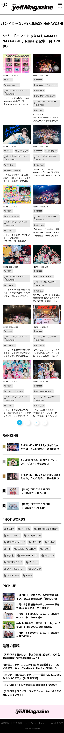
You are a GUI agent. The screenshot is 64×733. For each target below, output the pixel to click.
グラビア (36, 542)
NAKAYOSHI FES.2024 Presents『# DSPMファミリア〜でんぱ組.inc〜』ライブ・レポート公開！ (47, 172)
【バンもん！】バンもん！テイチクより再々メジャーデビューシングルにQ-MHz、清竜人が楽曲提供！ (46, 352)
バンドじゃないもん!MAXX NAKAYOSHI (16, 92)
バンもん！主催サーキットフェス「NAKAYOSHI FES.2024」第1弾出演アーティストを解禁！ (16, 238)
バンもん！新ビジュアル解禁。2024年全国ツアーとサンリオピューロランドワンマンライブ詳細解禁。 (17, 413)
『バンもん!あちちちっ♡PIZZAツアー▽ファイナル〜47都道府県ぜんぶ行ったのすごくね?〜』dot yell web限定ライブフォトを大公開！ (46, 413)
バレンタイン (13, 535)
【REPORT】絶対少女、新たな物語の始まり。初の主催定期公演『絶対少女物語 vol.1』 (31, 656)
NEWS (5, 75)
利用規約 (17, 722)
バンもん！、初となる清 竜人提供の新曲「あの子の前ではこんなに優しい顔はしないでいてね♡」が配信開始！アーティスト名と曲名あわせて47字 (46, 298)
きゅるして (40, 90)
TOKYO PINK (13, 575)
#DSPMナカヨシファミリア (46, 85)
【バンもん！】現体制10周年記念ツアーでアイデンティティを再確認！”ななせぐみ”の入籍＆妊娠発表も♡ (46, 232)
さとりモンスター (16, 568)
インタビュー (34, 535)
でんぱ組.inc (52, 151)
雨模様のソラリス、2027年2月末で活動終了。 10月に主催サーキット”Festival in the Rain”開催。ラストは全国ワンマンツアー (31, 666)
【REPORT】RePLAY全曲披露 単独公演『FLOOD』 (30, 684)
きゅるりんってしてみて (45, 96)
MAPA (29, 575)
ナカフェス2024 (12, 216)
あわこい (49, 555)
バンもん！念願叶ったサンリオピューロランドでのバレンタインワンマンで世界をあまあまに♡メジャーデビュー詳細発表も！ (16, 352)
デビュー (33, 562)
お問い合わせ (57, 722)
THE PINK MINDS (29, 555)
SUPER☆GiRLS (14, 562)
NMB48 (51, 542)
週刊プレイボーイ (16, 542)
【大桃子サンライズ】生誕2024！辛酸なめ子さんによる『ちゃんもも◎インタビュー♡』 (17, 177)
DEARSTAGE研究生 (27, 548)
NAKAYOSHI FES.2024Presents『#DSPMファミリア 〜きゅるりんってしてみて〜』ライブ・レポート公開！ (46, 117)
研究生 (10, 555)
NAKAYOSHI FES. (12, 85)
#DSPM (9, 79)
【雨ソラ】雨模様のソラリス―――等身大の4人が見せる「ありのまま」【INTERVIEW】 (32, 676)
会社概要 (5, 722)
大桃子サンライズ (13, 170)
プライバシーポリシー (36, 722)
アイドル (25, 528)
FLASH (47, 548)
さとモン (36, 568)
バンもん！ (10, 165)
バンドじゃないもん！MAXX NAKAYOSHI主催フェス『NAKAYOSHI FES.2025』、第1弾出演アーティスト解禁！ (16, 101)
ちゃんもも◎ (23, 151)
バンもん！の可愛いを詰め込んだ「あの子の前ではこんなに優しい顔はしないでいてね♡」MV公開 (16, 292)
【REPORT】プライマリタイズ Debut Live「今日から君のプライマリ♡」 (32, 693)
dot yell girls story (47, 528)
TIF (8, 548)
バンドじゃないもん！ (44, 276)
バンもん (39, 110)
